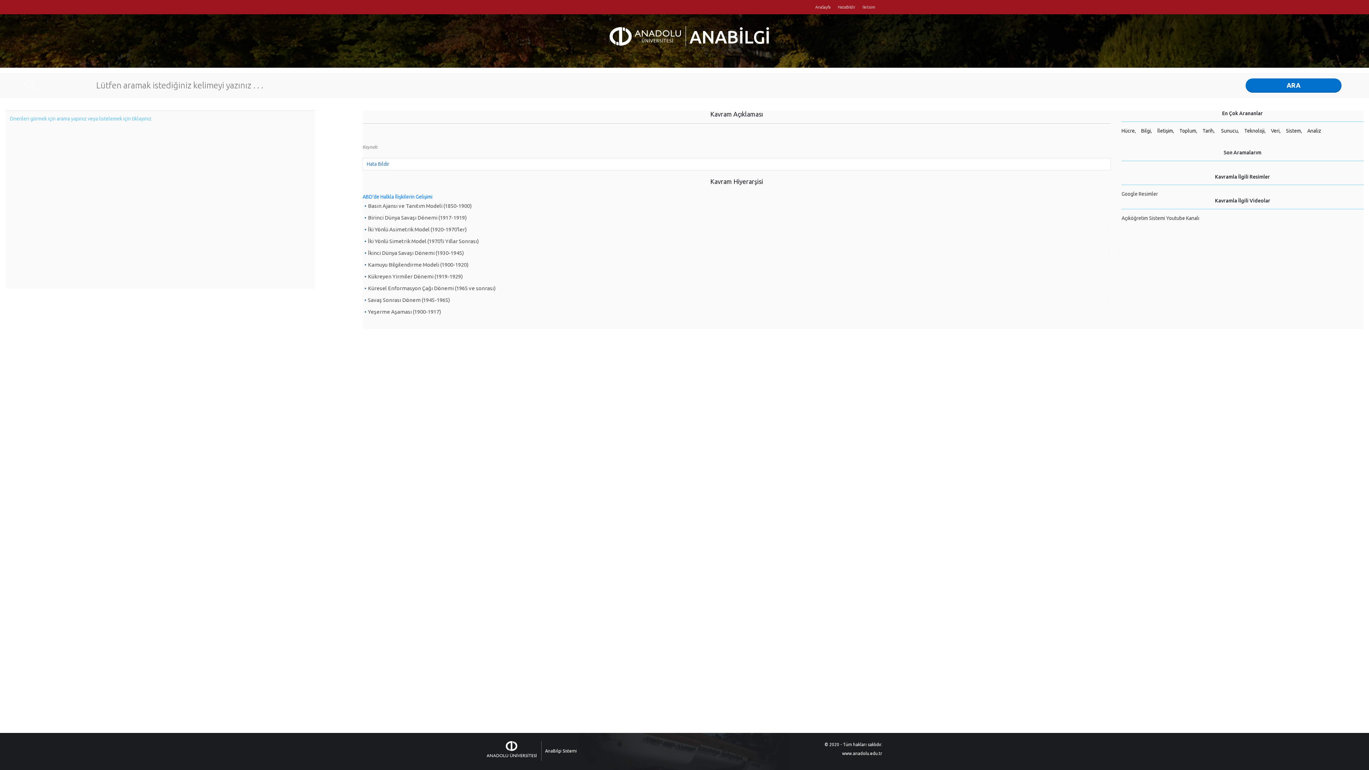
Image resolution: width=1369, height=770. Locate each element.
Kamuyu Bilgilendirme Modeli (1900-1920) (418, 265)
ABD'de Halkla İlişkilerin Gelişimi (397, 197)
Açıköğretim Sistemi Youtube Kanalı (1160, 218)
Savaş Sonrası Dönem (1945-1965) (409, 300)
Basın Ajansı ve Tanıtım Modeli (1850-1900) (420, 206)
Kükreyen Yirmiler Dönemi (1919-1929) (415, 276)
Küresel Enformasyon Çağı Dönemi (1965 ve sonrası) (432, 288)
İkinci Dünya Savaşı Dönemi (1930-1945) (416, 253)
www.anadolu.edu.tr (862, 753)
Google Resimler (1140, 194)
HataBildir (846, 7)
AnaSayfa (823, 7)
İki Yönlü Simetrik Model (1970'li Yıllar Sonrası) (423, 241)
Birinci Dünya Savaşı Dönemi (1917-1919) (417, 218)
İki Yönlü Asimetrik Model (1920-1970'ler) (417, 229)
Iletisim (868, 7)
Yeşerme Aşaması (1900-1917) (404, 312)
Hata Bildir (378, 164)
